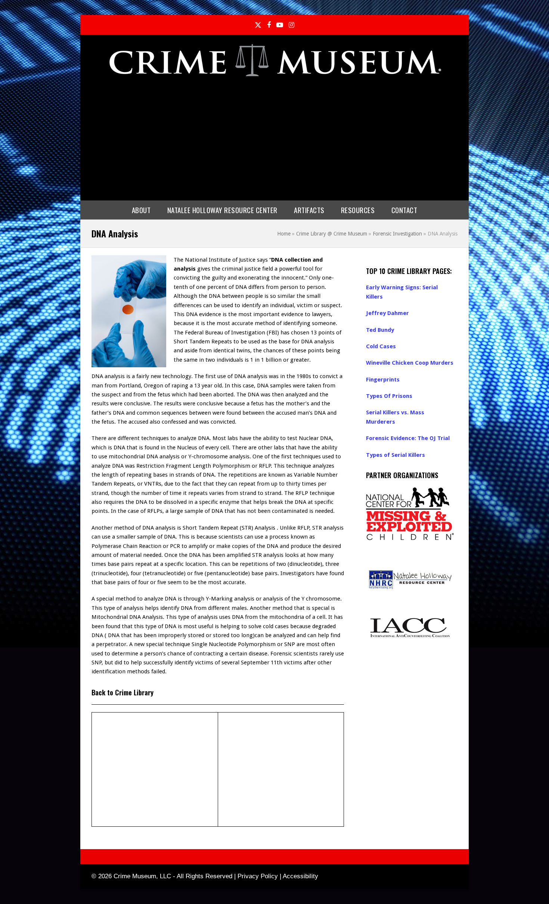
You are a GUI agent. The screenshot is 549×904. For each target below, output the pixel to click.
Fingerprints (383, 379)
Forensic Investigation (397, 234)
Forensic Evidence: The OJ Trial (408, 438)
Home (284, 234)
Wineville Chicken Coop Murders (409, 362)
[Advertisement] (275, 137)
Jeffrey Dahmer (387, 313)
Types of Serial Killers (395, 455)
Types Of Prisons (389, 396)
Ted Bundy (380, 330)
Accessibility (300, 876)
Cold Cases (381, 346)
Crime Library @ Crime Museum (331, 234)
